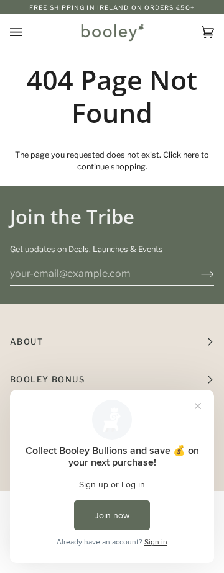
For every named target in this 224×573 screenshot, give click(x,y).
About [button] (27, 341)
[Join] (197, 274)
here (191, 155)
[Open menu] (28, 32)
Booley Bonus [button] (47, 379)
